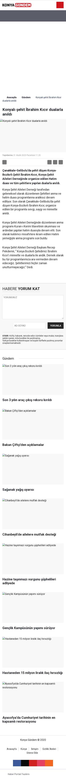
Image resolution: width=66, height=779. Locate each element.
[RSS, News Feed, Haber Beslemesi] (49, 763)
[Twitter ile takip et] (25, 763)
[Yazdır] (4, 162)
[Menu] (60, 5)
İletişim (34, 749)
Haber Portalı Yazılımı (18, 774)
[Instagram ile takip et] (41, 763)
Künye (24, 749)
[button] (49, 162)
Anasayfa (11, 97)
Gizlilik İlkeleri (49, 749)
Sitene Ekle (32, 753)
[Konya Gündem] (16, 4)
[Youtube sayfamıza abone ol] (33, 763)
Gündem (26, 97)
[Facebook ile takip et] (17, 763)
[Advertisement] (33, 56)
